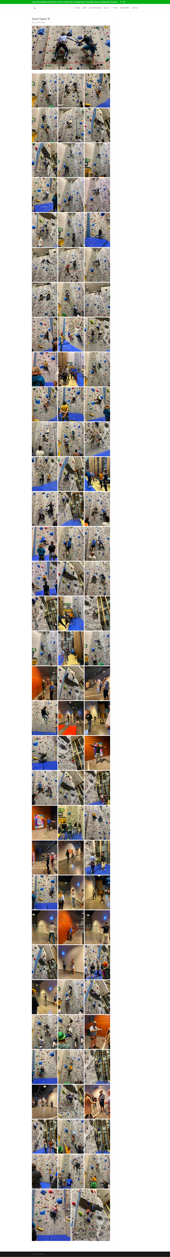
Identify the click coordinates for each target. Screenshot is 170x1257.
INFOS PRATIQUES (95, 8)
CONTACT (135, 8)
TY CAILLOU (41, 1254)
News (43, 22)
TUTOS (115, 8)
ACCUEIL (77, 8)
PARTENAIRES (124, 8)
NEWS (85, 8)
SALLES (106, 8)
